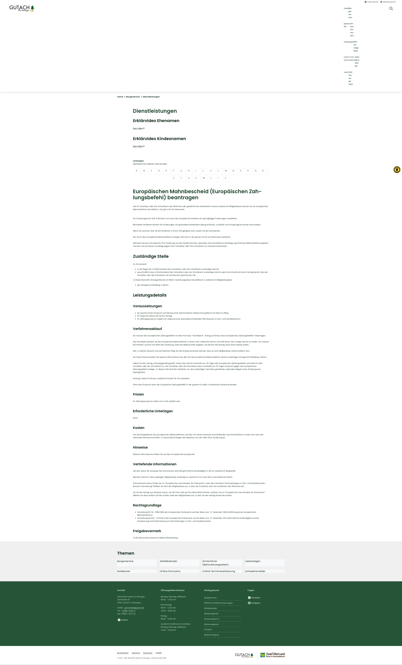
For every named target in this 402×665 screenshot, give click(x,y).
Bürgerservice (350, 13)
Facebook (256, 597)
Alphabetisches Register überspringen (150, 164)
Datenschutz (147, 653)
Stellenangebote (351, 78)
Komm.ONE (162, 658)
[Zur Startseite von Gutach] (22, 8)
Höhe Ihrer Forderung (212, 437)
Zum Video (138, 128)
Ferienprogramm (211, 619)
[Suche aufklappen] (391, 8)
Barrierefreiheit (123, 653)
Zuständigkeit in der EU (204, 471)
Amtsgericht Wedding (150, 285)
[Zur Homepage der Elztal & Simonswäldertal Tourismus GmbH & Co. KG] (272, 655)
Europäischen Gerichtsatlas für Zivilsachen (185, 483)
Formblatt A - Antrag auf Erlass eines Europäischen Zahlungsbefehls (223, 335)
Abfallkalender (210, 608)
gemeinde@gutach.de (134, 607)
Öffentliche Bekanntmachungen (218, 603)
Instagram (255, 603)
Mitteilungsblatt (356, 46)
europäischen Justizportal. (183, 454)
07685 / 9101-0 (128, 610)
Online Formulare (352, 29)
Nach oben (397, 629)
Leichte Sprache (372, 2)
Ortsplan (208, 629)
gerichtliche (188, 471)
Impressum (136, 653)
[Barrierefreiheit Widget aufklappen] (397, 171)
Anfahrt (124, 620)
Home (120, 96)
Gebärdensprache (389, 2)
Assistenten (214, 231)
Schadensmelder (357, 61)
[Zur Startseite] (244, 655)
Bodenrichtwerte (211, 635)
